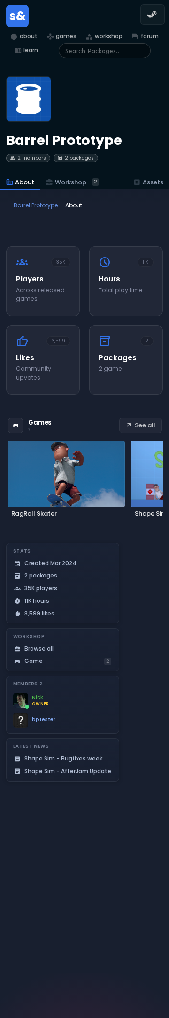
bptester (43, 719)
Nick (37, 697)
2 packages (76, 157)
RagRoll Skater (34, 513)
